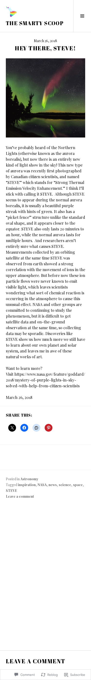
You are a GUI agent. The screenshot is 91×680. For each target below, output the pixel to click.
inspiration (27, 484)
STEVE (11, 490)
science (65, 484)
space (78, 484)
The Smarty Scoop (35, 23)
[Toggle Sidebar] (82, 16)
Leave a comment (20, 496)
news (53, 484)
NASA (42, 484)
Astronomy (29, 479)
